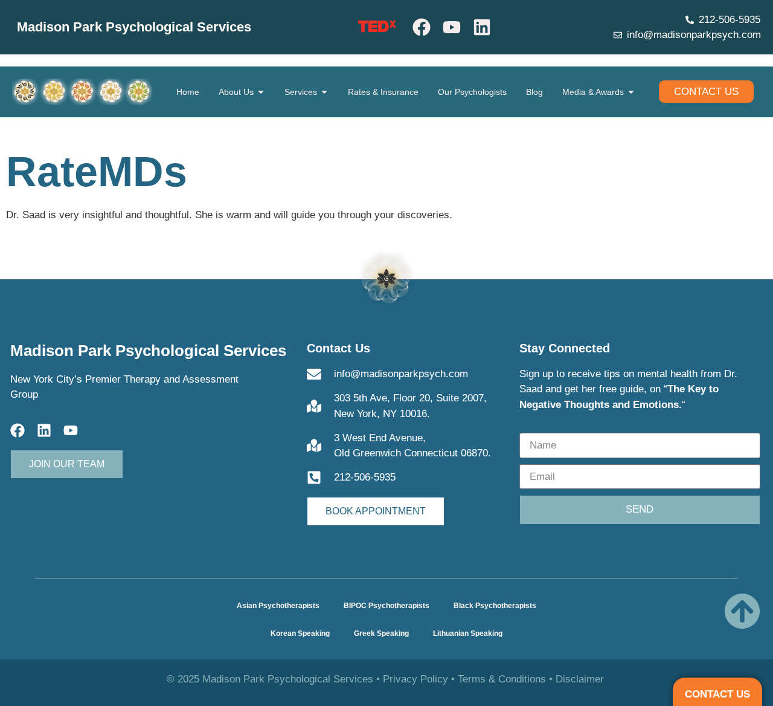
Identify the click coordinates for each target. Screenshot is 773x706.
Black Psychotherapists (495, 605)
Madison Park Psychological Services (134, 26)
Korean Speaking (300, 633)
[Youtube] (452, 27)
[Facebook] (421, 27)
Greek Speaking (381, 633)
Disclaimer (580, 679)
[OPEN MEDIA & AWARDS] (631, 92)
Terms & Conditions (502, 679)
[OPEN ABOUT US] (261, 92)
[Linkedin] (482, 27)
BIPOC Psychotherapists (386, 605)
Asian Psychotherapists (278, 605)
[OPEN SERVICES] (324, 92)
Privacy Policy (415, 679)
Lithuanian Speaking (467, 633)
